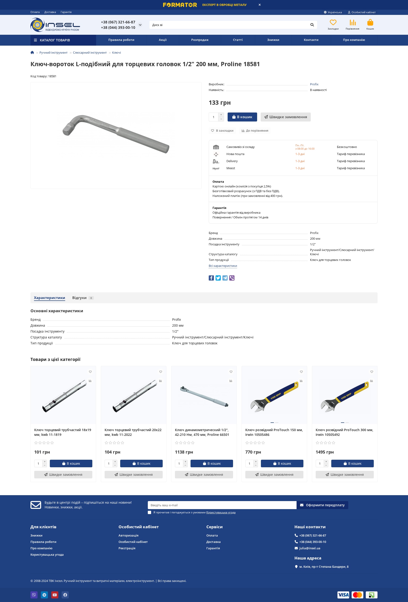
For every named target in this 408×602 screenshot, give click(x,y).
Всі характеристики (223, 266)
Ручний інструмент (53, 52)
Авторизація (128, 535)
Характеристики (49, 297)
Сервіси (214, 526)
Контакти (311, 40)
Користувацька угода (47, 554)
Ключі (116, 52)
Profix (314, 84)
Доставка (50, 12)
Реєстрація (127, 548)
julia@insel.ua (309, 548)
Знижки (273, 40)
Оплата (35, 12)
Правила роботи (121, 40)
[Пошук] (312, 25)
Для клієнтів (43, 526)
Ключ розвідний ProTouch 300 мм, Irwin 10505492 (344, 432)
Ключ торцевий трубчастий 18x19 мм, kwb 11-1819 (62, 432)
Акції (163, 40)
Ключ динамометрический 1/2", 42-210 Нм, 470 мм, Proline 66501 (202, 432)
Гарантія (66, 12)
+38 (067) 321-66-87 (312, 535)
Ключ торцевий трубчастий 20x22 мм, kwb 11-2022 (133, 432)
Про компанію (354, 40)
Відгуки (82, 297)
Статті (238, 40)
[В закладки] (90, 371)
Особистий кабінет (139, 526)
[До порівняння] (90, 380)
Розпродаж (199, 40)
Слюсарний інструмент (90, 52)
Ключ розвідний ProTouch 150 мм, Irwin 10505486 (274, 432)
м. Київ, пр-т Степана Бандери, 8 (323, 566)
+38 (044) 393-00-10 (312, 542)
